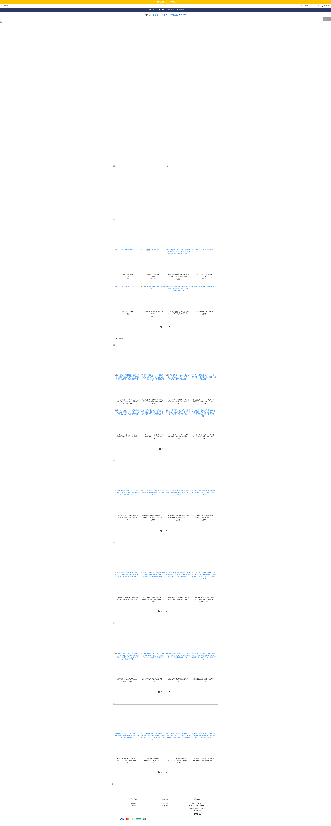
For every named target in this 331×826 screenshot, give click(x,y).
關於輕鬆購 (180, 9)
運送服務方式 (165, 805)
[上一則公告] (117, 2)
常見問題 (165, 803)
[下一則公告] (214, 2)
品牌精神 (133, 805)
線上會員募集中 (150, 9)
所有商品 (161, 9)
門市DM (170, 9)
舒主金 (155, 15)
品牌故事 (133, 803)
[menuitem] (161, 327)
